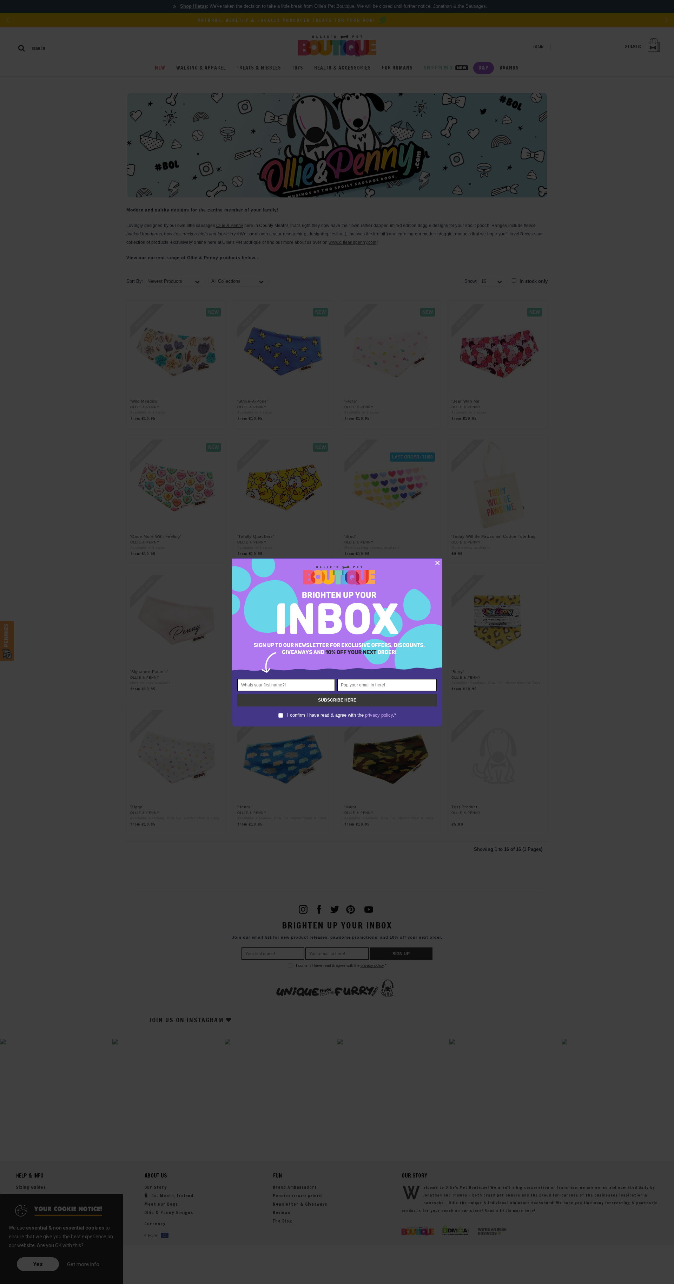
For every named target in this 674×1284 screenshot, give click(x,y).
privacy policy (379, 715)
